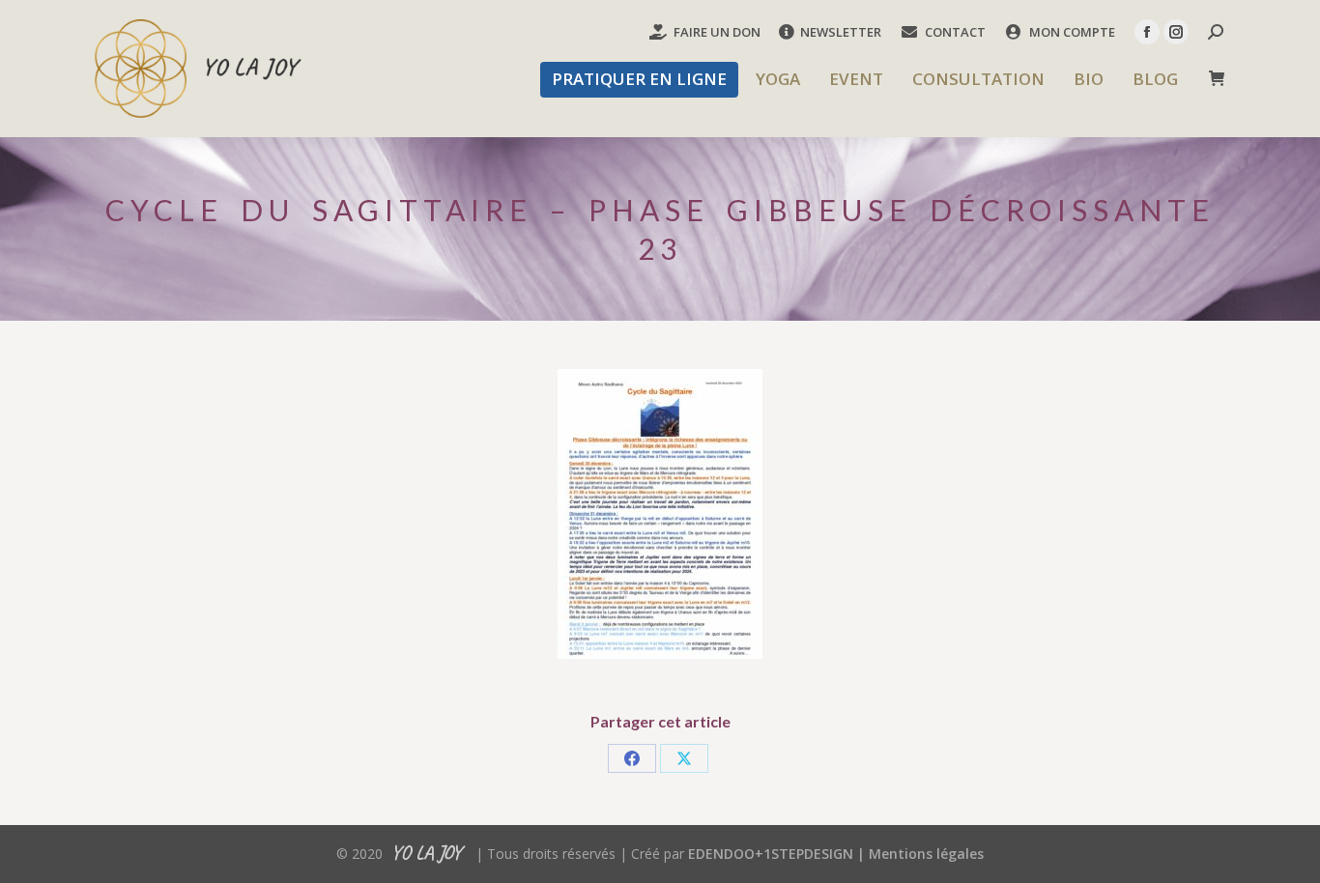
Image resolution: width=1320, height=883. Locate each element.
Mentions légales (926, 853)
